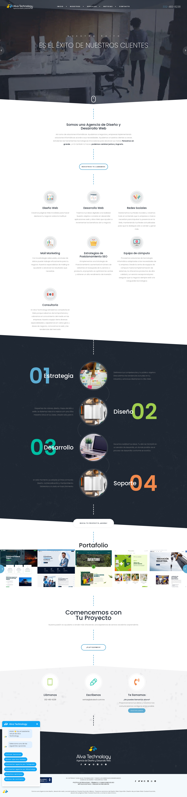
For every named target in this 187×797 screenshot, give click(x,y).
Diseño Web (50, 208)
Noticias (108, 6)
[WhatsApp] (151, 781)
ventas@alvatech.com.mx (93, 699)
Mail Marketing (50, 253)
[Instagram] (93, 764)
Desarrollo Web (93, 208)
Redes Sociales (137, 208)
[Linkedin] (97, 764)
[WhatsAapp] (101, 764)
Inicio (60, 6)
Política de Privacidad (81, 782)
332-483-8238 (50, 699)
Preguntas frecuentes (101, 784)
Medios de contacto (15, 779)
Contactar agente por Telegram (20, 764)
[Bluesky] (89, 764)
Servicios (92, 6)
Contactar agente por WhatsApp (20, 769)
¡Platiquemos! (93, 647)
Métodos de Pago (84, 784)
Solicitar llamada (137, 710)
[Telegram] (106, 764)
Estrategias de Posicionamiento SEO (93, 254)
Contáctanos (93, 69)
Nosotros (75, 6)
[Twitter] (85, 764)
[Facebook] (81, 764)
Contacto (124, 6)
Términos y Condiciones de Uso (102, 782)
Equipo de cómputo (137, 253)
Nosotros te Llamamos (93, 167)
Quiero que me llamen (16, 759)
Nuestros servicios (14, 774)
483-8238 (172, 6)
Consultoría (50, 305)
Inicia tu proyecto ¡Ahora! (93, 523)
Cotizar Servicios (13, 754)
